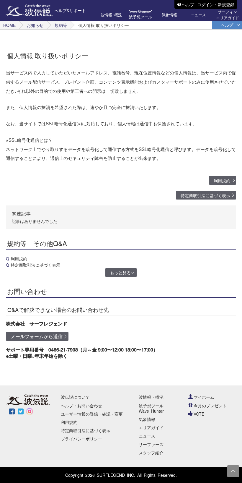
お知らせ (35, 25)
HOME (9, 25)
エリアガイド (151, 427)
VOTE (199, 414)
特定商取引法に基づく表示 (205, 195)
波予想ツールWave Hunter (151, 408)
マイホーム (204, 397)
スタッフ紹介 (151, 453)
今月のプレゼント (210, 406)
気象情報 (147, 419)
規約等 (61, 25)
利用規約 (222, 181)
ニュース (147, 436)
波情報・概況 (151, 397)
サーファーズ (151, 444)
